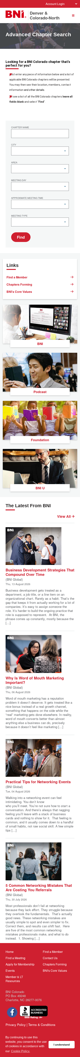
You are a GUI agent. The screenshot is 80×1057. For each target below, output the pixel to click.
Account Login (55, 4)
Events (10, 970)
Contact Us (50, 958)
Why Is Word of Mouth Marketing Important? (35, 680)
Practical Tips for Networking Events (38, 781)
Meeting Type (19, 216)
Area (14, 162)
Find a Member (17, 277)
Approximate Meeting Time (27, 198)
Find (21, 237)
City (13, 145)
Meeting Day (18, 180)
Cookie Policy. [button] (20, 1051)
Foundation (40, 439)
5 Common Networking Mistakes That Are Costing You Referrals (39, 887)
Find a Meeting (15, 958)
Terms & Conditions (41, 1024)
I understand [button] (62, 1044)
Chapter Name (20, 127)
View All (64, 516)
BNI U (40, 488)
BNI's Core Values (19, 292)
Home (10, 952)
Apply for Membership (20, 964)
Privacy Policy (16, 1024)
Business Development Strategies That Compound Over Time (40, 572)
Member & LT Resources (14, 979)
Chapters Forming (19, 284)
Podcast (40, 391)
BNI (40, 343)
